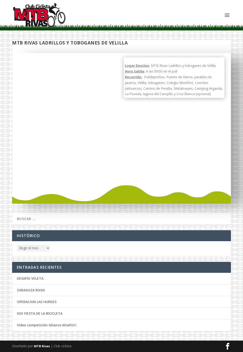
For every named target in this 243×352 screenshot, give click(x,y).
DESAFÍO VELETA (30, 278)
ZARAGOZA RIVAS (31, 290)
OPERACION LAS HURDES (36, 301)
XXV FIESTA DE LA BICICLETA (39, 313)
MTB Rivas (42, 346)
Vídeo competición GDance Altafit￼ (46, 325)
